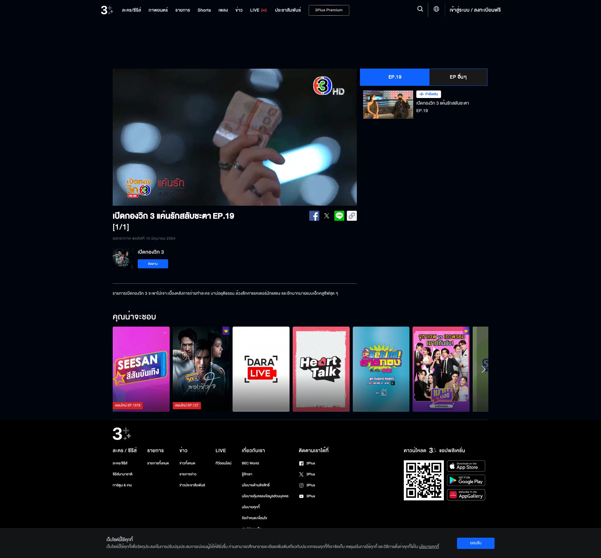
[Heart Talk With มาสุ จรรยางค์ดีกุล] (321, 369)
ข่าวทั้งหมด (187, 463)
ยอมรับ (475, 543)
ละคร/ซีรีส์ (120, 463)
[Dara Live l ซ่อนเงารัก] (261, 369)
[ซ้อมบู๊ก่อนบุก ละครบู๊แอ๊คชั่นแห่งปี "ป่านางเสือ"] (381, 369)
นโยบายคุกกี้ (251, 507)
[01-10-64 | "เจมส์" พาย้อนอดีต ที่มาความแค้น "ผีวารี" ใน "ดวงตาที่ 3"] (141, 369)
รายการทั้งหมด (158, 463)
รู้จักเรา (247, 474)
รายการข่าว (187, 474)
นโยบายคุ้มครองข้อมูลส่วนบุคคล (265, 496)
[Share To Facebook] (314, 216)
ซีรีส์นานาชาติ (122, 474)
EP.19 (395, 77)
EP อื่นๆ (458, 77)
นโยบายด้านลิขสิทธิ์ (256, 485)
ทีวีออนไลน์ (223, 463)
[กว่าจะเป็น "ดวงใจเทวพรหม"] (441, 369)
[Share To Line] (339, 216)
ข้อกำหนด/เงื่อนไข (254, 518)
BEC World (250, 463)
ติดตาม (153, 263)
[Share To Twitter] (327, 216)
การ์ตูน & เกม (122, 485)
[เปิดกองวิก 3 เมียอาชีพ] (201, 369)
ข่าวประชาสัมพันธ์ (192, 485)
